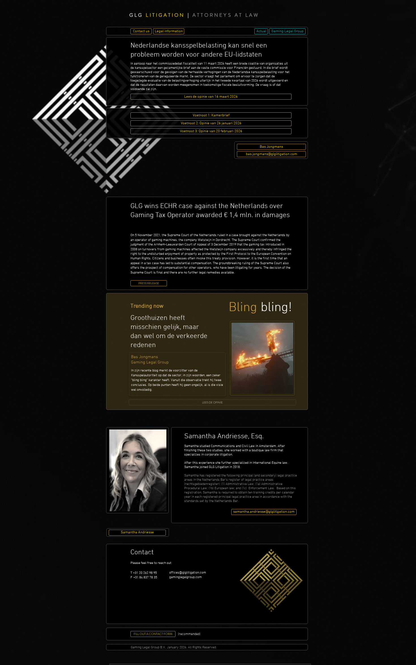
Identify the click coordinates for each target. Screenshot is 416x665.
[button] (271, 147)
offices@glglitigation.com (187, 573)
